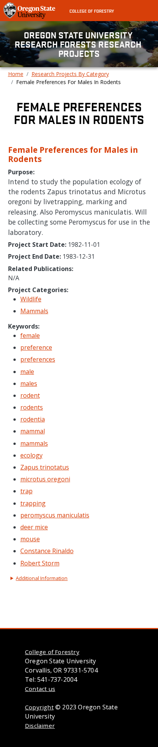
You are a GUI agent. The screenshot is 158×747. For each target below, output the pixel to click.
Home (15, 74)
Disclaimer (40, 725)
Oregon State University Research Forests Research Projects (79, 44)
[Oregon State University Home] (30, 10)
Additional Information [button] (41, 578)
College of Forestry (91, 10)
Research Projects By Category (70, 74)
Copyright (39, 707)
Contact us (40, 688)
